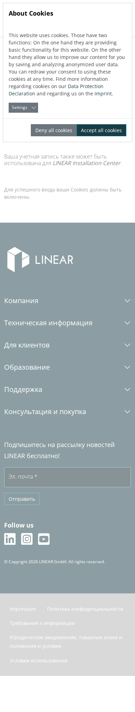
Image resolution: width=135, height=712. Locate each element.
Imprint (103, 93)
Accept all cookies (101, 130)
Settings (19, 107)
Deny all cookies (53, 130)
